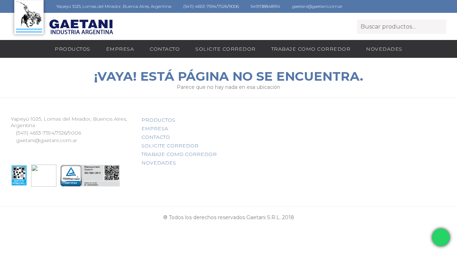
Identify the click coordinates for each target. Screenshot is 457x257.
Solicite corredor (225, 49)
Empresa (120, 49)
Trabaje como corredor (311, 49)
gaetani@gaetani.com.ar (317, 6)
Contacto (165, 49)
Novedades (384, 49)
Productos (72, 49)
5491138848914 (265, 6)
